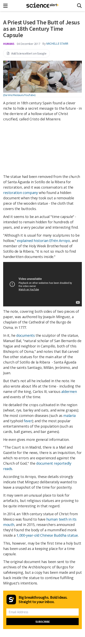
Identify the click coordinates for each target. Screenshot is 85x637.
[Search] (79, 5)
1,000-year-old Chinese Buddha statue (47, 535)
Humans (8, 44)
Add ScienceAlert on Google (28, 53)
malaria (69, 415)
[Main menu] (6, 5)
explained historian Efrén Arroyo (43, 240)
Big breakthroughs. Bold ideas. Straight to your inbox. (43, 599)
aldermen (69, 391)
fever (28, 420)
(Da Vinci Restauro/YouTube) (19, 95)
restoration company (20, 192)
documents (25, 335)
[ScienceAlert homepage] (42, 5)
